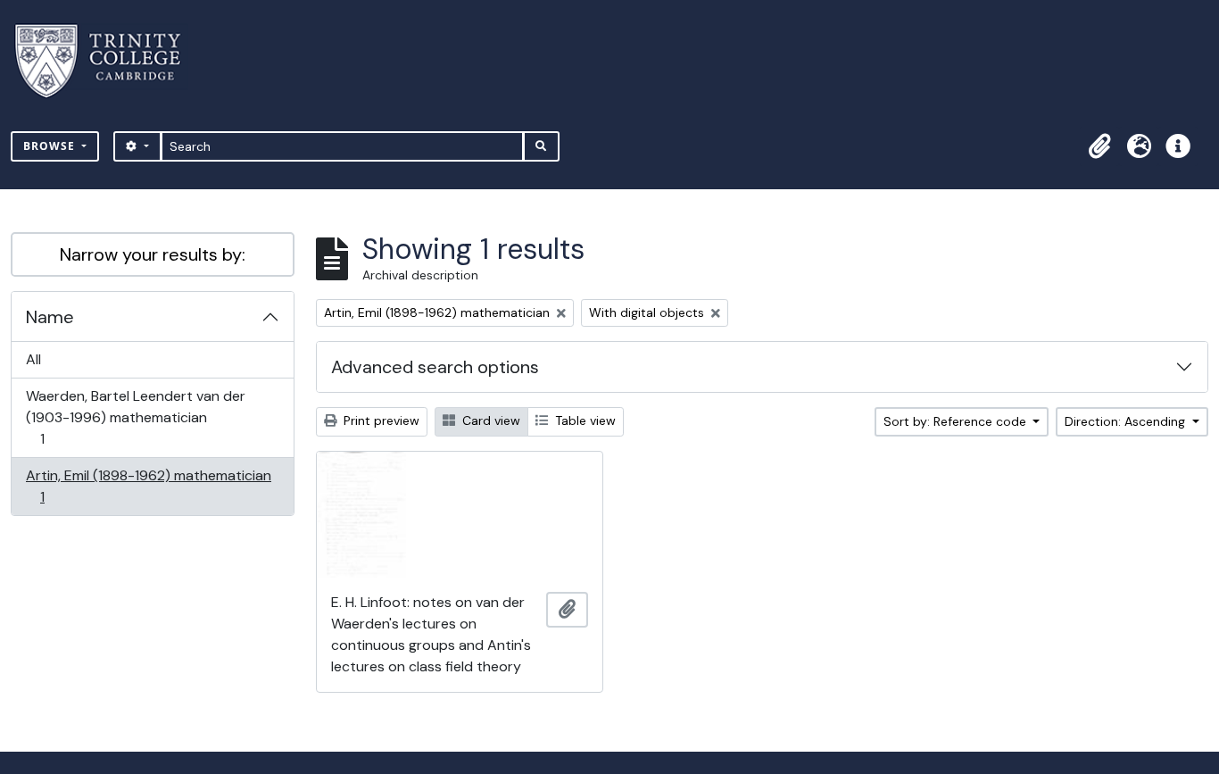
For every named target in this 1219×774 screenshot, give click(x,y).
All (33, 359)
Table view (583, 420)
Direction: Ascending (1127, 421)
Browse (51, 146)
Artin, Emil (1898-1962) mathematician (148, 485)
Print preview (379, 420)
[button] (1099, 146)
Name (50, 317)
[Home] (108, 61)
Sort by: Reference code (956, 421)
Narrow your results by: (152, 254)
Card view (489, 420)
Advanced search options (435, 367)
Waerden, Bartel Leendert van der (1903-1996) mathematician (135, 417)
